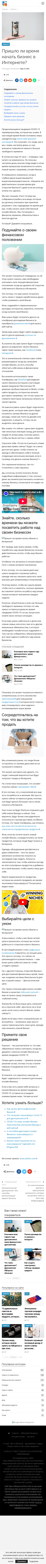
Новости (6, 44)
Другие (4, 1395)
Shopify (21, 379)
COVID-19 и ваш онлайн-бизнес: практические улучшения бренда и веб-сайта (24, 1124)
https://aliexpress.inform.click (14, 1461)
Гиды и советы (7, 1390)
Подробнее (33, 1561)
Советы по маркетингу (10, 1375)
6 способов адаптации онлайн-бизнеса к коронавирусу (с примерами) (22, 1134)
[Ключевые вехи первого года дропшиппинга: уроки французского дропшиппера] (7, 654)
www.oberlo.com (28, 1158)
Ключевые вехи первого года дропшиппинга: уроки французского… (26, 654)
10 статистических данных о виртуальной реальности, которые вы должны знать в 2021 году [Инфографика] (34, 1193)
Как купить (6, 1410)
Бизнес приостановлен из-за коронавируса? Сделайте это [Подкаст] (21, 1144)
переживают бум (26, 787)
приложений (8, 699)
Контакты (30, 1437)
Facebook (30, 350)
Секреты (15, 1433)
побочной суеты (28, 992)
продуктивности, (10, 702)
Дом (3, 1400)
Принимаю (21, 1561)
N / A (27, 1293)
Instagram (6, 353)
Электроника (7, 1370)
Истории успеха (18, 1437)
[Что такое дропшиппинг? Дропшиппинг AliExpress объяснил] (7, 679)
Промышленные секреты (11, 1380)
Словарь (5, 1385)
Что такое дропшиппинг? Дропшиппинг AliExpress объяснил (25, 678)
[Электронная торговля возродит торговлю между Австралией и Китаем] (34, 1299)
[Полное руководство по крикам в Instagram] (7, 668)
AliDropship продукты (9, 1405)
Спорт (4, 1415)
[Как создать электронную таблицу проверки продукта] (32, 1254)
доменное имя (21, 323)
